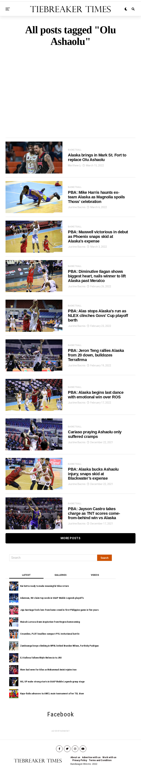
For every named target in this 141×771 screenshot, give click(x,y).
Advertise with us (91, 757)
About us (75, 757)
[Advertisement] (70, 86)
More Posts (70, 538)
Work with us (109, 757)
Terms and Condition (100, 760)
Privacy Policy (79, 760)
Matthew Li (74, 165)
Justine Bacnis (77, 207)
